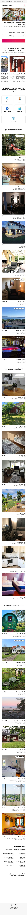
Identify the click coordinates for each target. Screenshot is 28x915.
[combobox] (13, 32)
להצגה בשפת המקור (6, 1)
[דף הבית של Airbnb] (24, 5)
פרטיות (15, 908)
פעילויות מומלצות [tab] (8, 849)
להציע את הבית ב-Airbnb (7, 5)
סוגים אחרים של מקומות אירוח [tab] (19, 849)
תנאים (11, 908)
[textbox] (19, 37)
